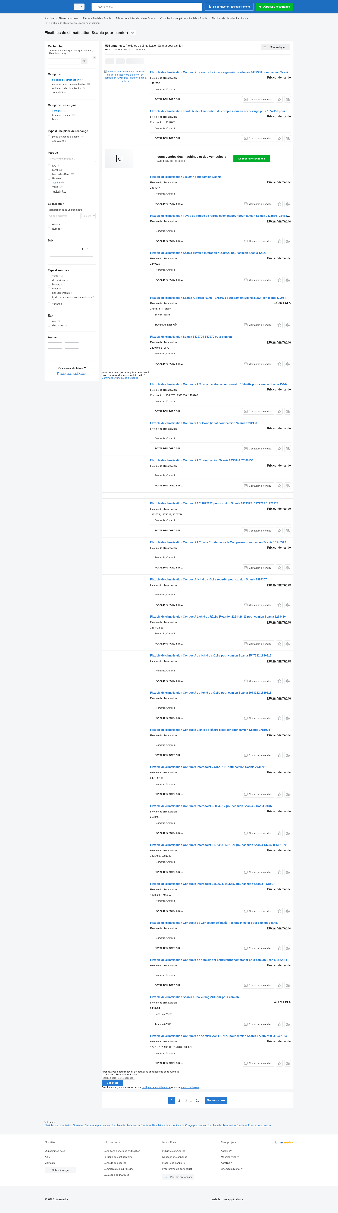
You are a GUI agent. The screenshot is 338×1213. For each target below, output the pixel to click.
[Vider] (94, 57)
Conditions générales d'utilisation (122, 1150)
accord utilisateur (190, 1087)
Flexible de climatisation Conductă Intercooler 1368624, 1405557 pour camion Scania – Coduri (212, 883)
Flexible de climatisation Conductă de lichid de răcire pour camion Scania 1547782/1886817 (210, 655)
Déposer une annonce (251, 158)
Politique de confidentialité (118, 1156)
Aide (47, 1156)
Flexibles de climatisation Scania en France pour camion (239, 1125)
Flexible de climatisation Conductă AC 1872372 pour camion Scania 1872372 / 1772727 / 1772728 (214, 503)
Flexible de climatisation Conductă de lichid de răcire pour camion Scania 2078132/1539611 (210, 692)
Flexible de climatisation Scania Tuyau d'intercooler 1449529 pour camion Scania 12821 (208, 252)
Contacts (50, 1162)
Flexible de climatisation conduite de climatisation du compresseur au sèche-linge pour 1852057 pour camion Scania (228, 111)
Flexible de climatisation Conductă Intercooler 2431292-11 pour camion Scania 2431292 (208, 766)
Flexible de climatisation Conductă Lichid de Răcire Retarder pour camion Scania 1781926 (210, 729)
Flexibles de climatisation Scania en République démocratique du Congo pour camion (160, 1125)
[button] (279, 99)
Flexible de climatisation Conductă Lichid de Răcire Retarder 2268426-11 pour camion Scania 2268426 (218, 616)
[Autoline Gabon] (57, 6)
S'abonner (112, 1082)
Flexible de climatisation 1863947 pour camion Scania (185, 176)
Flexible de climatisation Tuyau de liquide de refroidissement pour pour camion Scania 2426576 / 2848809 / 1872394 (226, 215)
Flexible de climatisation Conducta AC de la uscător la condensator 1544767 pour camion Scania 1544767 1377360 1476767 (232, 384)
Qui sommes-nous (55, 1150)
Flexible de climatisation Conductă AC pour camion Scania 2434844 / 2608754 (201, 460)
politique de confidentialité (156, 1087)
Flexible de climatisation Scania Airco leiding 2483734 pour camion (194, 997)
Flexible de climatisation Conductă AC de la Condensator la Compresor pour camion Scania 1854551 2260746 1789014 (229, 542)
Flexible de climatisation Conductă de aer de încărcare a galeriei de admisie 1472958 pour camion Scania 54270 (224, 72)
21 (197, 1100)
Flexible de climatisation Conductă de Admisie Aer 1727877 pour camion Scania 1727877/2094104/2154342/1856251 (226, 1035)
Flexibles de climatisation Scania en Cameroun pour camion (78, 1125)
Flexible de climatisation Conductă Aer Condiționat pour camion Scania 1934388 (203, 423)
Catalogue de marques (116, 1174)
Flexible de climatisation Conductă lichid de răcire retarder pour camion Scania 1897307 (208, 579)
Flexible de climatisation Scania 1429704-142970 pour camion (191, 336)
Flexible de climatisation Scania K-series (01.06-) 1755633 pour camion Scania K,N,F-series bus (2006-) (218, 297)
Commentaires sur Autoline (119, 1168)
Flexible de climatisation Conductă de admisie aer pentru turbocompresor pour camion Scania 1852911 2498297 (224, 959)
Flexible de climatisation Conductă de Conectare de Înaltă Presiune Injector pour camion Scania (214, 922)
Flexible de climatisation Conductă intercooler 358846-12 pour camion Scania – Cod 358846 (211, 806)
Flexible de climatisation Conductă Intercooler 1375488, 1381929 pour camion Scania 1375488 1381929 (218, 844)
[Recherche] (95, 6)
